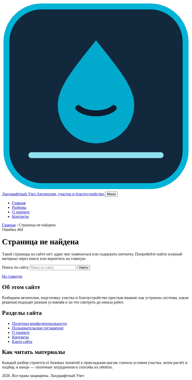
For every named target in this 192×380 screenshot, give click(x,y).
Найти (83, 267)
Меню (111, 194)
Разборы (19, 207)
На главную (12, 276)
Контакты (20, 216)
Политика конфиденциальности (39, 323)
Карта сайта (22, 341)
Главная (19, 203)
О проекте (21, 212)
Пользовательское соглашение (38, 328)
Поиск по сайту (15, 267)
